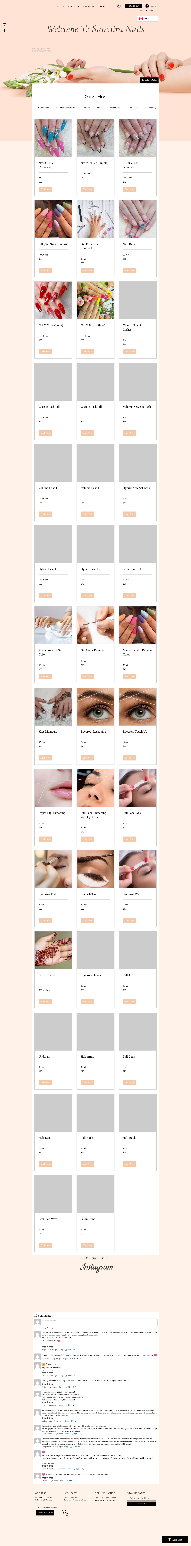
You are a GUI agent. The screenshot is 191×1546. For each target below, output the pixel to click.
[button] (45, 189)
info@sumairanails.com (78, 1500)
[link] (119, 6)
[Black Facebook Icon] (4, 30)
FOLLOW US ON (95, 1258)
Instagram (96, 1267)
